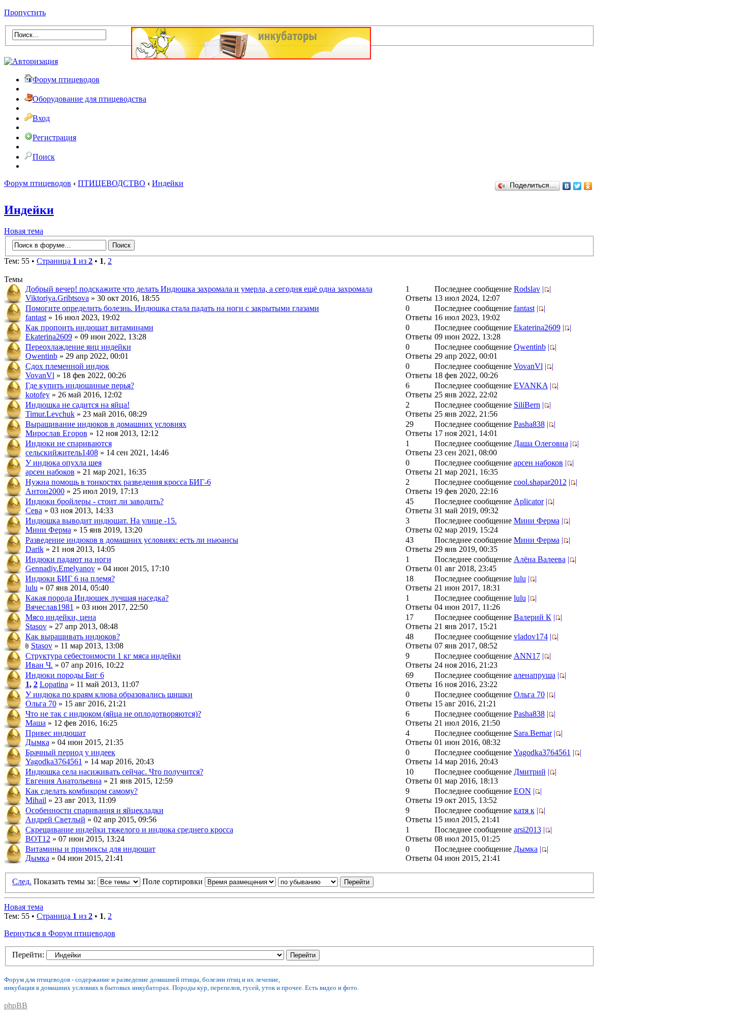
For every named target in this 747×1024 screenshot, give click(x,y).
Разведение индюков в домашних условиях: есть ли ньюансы (131, 540)
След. (22, 881)
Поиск (44, 156)
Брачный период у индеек (70, 752)
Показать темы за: (66, 881)
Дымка (37, 742)
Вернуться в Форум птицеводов (59, 933)
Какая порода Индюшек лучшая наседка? (97, 598)
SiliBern (527, 404)
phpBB (15, 1005)
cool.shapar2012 (540, 482)
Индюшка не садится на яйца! (77, 404)
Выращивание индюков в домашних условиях (105, 424)
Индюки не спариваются (68, 443)
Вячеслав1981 (49, 607)
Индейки (167, 183)
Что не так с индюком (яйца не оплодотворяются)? (113, 713)
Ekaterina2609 (48, 336)
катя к (524, 810)
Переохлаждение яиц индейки (78, 347)
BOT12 (37, 838)
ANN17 (527, 655)
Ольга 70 (40, 703)
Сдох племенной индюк (67, 366)
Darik (34, 549)
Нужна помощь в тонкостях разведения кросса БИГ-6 (118, 482)
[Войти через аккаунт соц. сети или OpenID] (31, 59)
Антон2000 (45, 491)
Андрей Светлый (55, 819)
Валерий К (532, 617)
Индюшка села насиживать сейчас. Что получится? (114, 771)
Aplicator (529, 501)
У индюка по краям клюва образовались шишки (109, 694)
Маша (35, 723)
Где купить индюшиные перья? (79, 385)
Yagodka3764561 (53, 761)
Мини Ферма (48, 529)
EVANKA (531, 385)
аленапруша (534, 675)
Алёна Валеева (540, 559)
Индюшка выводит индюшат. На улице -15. (101, 520)
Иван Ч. (39, 665)
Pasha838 (529, 424)
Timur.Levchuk (50, 414)
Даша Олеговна (541, 443)
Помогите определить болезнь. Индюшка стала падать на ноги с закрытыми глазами (172, 308)
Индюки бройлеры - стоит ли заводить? (94, 501)
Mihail (35, 800)
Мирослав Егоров (56, 433)
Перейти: (28, 954)
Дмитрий (530, 771)
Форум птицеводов (66, 79)
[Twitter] (577, 186)
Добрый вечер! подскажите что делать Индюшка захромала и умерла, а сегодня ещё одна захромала (198, 289)
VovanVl (39, 375)
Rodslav (527, 289)
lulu (31, 587)
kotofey (37, 394)
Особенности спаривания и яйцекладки (94, 810)
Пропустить (25, 12)
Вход (41, 118)
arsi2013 (527, 829)
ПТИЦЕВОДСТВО (111, 183)
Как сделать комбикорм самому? (81, 791)
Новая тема (23, 231)
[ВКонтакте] (567, 186)
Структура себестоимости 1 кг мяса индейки (103, 655)
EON (522, 791)
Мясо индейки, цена (60, 617)
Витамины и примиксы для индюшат (90, 849)
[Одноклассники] (588, 186)
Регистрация (54, 137)
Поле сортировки (173, 881)
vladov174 (531, 636)
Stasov (36, 626)
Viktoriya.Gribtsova (57, 298)
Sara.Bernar (533, 733)
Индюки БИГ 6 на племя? (70, 578)
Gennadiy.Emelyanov (60, 568)
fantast (35, 317)
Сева (33, 510)
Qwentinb (41, 356)
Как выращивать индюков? (72, 636)
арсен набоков (50, 472)
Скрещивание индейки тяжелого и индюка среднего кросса (129, 829)
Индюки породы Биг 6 (64, 675)
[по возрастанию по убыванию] (326, 881)
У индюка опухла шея (63, 462)
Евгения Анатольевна (63, 781)
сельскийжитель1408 (61, 452)
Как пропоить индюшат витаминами (89, 327)
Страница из (64, 261)
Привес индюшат (55, 733)
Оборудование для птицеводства (89, 99)
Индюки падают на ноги (68, 559)
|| (546, 289)
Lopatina (54, 684)
